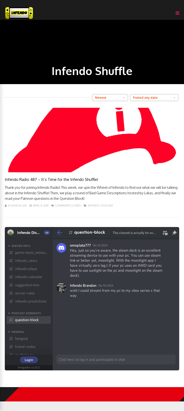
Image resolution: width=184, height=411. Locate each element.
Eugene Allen (17, 205)
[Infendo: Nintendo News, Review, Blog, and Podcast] (19, 19)
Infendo (94, 205)
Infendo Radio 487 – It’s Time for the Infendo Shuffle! (51, 179)
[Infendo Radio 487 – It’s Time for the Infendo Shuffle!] (92, 171)
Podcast (107, 205)
